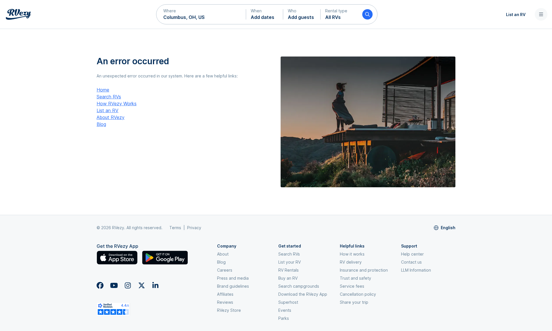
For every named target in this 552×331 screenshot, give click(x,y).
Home (103, 90)
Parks (283, 318)
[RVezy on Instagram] (127, 285)
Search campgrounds (298, 286)
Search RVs (109, 97)
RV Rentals (288, 270)
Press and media (233, 278)
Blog (101, 124)
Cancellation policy (358, 294)
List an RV (516, 14)
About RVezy (110, 117)
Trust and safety (355, 278)
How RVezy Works (117, 103)
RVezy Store (229, 310)
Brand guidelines (233, 286)
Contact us (411, 262)
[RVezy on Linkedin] (155, 285)
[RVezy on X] (141, 285)
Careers (224, 270)
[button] (201, 14)
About (223, 254)
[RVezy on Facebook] (100, 285)
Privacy (194, 227)
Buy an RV (288, 278)
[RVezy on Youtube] (113, 285)
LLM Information (416, 270)
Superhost (288, 302)
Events (284, 310)
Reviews (225, 302)
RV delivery (351, 262)
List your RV (289, 262)
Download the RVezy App (302, 294)
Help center (412, 254)
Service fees (352, 286)
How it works (352, 254)
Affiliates (225, 294)
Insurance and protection (364, 270)
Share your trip (354, 302)
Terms (175, 227)
